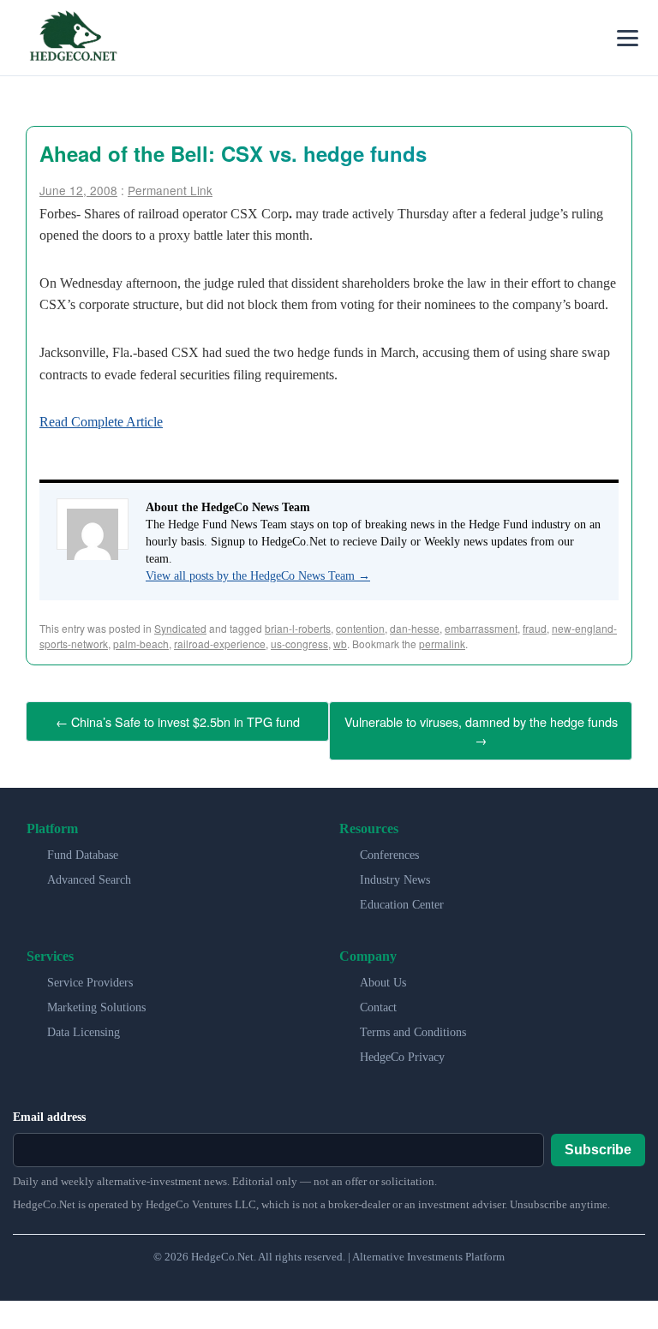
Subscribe (598, 1143)
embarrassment (481, 628)
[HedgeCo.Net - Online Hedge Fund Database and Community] (73, 37)
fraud (535, 628)
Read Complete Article (101, 421)
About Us (383, 976)
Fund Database (82, 849)
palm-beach (141, 643)
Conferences (389, 849)
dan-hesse (415, 628)
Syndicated (180, 628)
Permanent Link (170, 190)
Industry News (395, 873)
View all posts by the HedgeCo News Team (258, 575)
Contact (378, 1001)
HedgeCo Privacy (402, 1051)
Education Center (402, 898)
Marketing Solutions (96, 1001)
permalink (442, 643)
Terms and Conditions (413, 1026)
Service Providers (90, 976)
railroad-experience (220, 643)
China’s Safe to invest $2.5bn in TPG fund (178, 720)
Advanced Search (89, 873)
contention (360, 628)
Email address (49, 1111)
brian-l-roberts (298, 628)
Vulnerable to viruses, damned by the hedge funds (481, 727)
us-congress (299, 643)
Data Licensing (83, 1026)
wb (340, 643)
